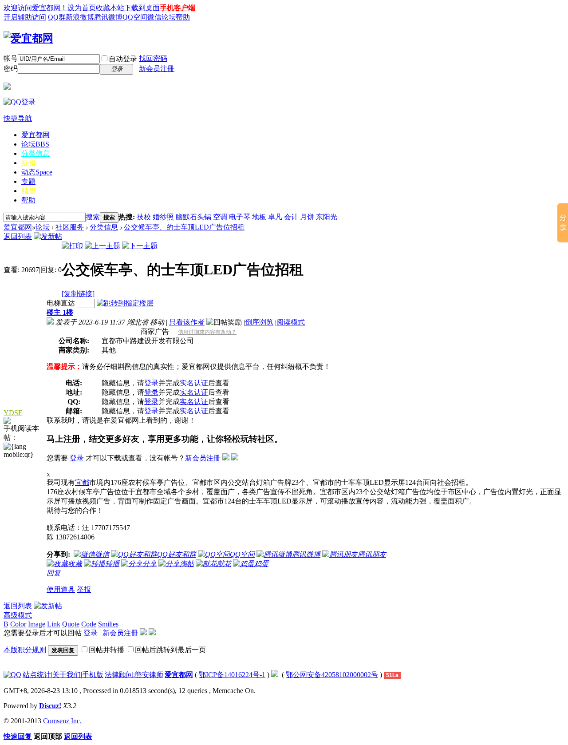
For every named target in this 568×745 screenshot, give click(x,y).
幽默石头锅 (193, 217)
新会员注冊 (156, 68)
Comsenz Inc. (62, 721)
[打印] (72, 246)
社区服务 (69, 227)
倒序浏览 (259, 322)
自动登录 (123, 59)
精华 (28, 190)
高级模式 (18, 615)
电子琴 (239, 217)
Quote (70, 624)
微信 (154, 17)
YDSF (13, 412)
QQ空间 (134, 17)
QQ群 (57, 17)
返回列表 (18, 236)
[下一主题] (140, 246)
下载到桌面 (142, 8)
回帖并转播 (106, 650)
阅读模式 (290, 322)
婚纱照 (163, 217)
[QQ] (12, 674)
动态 (36, 172)
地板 (259, 217)
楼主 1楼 (60, 312)
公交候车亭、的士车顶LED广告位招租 (184, 227)
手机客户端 (177, 8)
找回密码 (153, 58)
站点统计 (37, 674)
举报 (84, 589)
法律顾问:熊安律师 (134, 674)
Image (36, 624)
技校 (144, 217)
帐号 (11, 58)
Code (88, 624)
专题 (28, 181)
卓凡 (275, 217)
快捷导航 (18, 118)
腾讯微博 (108, 17)
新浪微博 (80, 17)
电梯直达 (61, 303)
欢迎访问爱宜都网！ (35, 8)
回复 (54, 573)
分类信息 (35, 153)
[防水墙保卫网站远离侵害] (274, 674)
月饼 (307, 217)
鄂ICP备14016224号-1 (232, 674)
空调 (220, 217)
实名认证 (194, 383)
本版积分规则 (25, 650)
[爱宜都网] (28, 38)
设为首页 (81, 8)
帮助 (28, 200)
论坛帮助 (176, 17)
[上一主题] (102, 246)
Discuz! (50, 705)
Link (53, 624)
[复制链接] (78, 293)
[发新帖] (48, 236)
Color (18, 624)
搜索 (93, 217)
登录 (151, 383)
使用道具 (61, 589)
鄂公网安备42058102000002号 (332, 674)
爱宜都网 (35, 135)
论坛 (35, 144)
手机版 (92, 674)
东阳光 (326, 217)
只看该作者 (187, 322)
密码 (11, 68)
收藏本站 (110, 8)
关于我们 (66, 674)
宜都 (82, 482)
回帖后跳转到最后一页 (170, 650)
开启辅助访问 (25, 17)
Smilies (108, 624)
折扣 (28, 162)
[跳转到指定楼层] (125, 303)
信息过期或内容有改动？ (207, 332)
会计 (291, 217)
